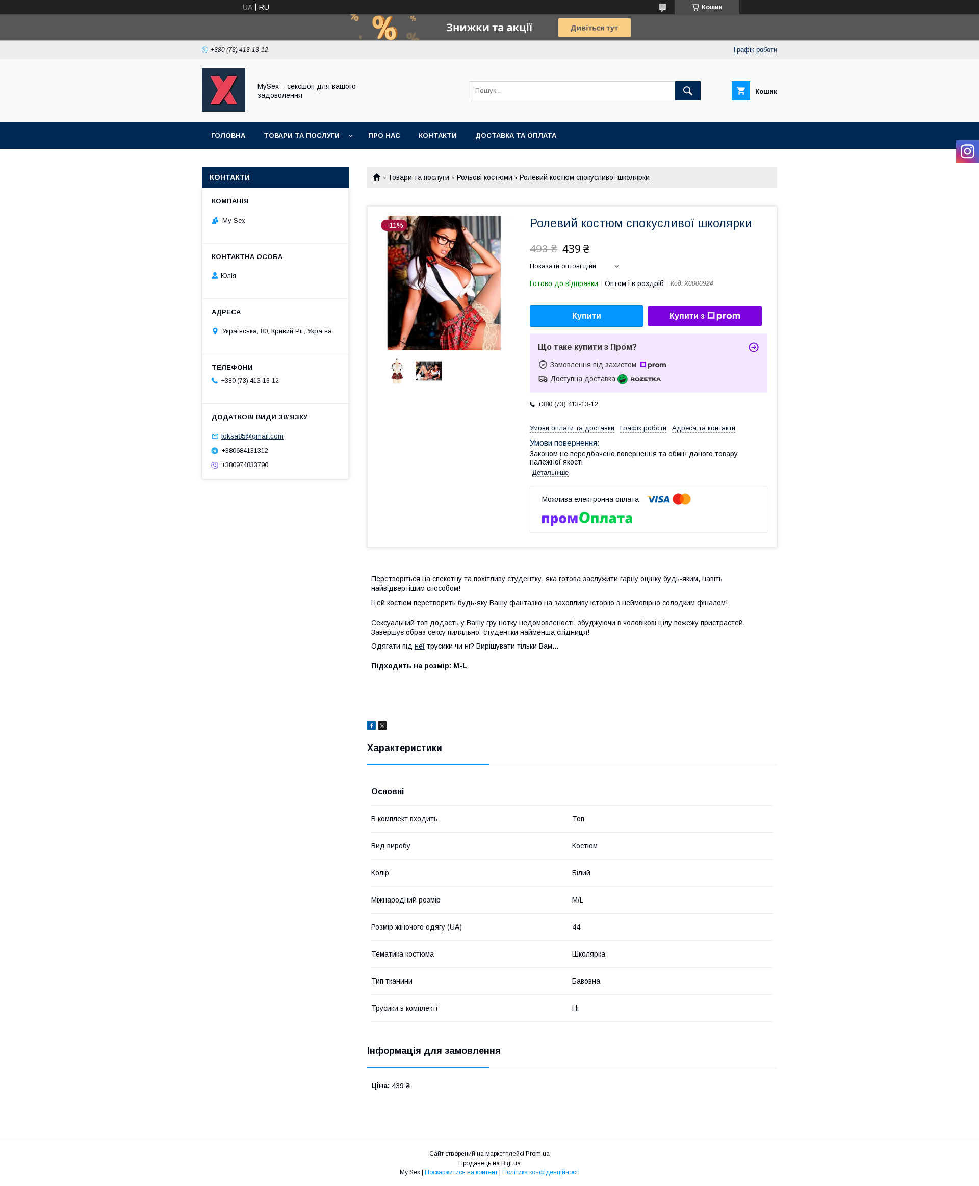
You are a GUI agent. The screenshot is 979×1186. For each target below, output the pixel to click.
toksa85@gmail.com (252, 436)
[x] (382, 727)
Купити (586, 316)
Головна (228, 135)
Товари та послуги (302, 135)
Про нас (384, 135)
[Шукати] (688, 90)
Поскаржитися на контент (461, 1172)
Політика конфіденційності (541, 1172)
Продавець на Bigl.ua (489, 1163)
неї (420, 646)
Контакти (438, 135)
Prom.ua (538, 1153)
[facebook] (371, 727)
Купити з (687, 316)
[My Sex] (223, 109)
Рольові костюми (484, 177)
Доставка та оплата (515, 135)
